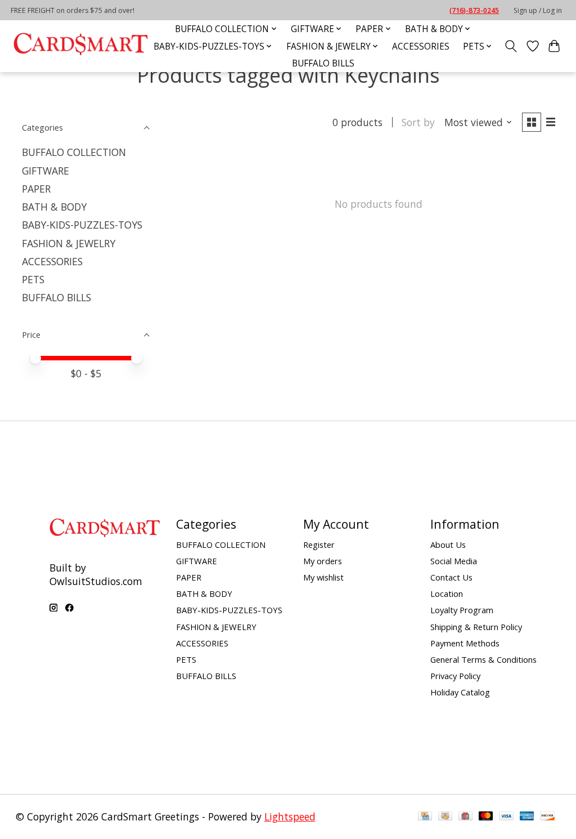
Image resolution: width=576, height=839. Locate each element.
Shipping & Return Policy (476, 626)
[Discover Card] (547, 816)
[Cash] (445, 816)
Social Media (453, 560)
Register (319, 544)
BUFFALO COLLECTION (74, 152)
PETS (33, 279)
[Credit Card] (425, 816)
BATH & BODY (54, 206)
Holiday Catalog (460, 692)
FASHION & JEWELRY (68, 243)
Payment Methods (465, 643)
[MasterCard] (486, 816)
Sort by (418, 122)
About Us (448, 544)
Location (446, 593)
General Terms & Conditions (483, 659)
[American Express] (527, 816)
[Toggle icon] (510, 46)
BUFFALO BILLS (323, 63)
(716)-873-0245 (474, 10)
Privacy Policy (455, 675)
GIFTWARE (45, 170)
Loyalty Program (461, 609)
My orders (322, 560)
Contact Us (451, 577)
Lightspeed (290, 816)
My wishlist (323, 577)
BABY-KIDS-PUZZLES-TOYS (82, 224)
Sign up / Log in (538, 10)
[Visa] (506, 816)
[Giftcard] (465, 816)
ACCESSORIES (420, 46)
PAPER (36, 188)
